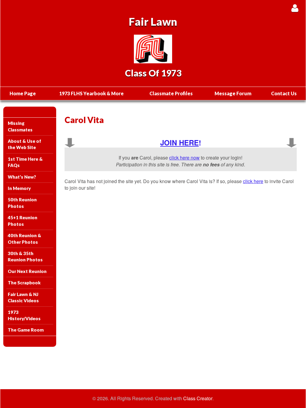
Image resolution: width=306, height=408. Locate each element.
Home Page (23, 93)
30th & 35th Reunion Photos (25, 256)
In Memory (19, 188)
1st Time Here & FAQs (25, 162)
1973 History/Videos (24, 315)
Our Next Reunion (27, 271)
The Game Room (26, 329)
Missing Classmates (20, 126)
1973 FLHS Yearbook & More (91, 93)
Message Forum (233, 93)
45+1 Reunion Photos (22, 220)
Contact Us (284, 93)
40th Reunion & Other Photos (24, 238)
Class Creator (197, 398)
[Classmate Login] (295, 8)
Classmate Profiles (171, 93)
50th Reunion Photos (22, 202)
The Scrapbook (24, 282)
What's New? (22, 177)
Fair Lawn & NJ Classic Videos (23, 297)
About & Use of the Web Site (24, 144)
